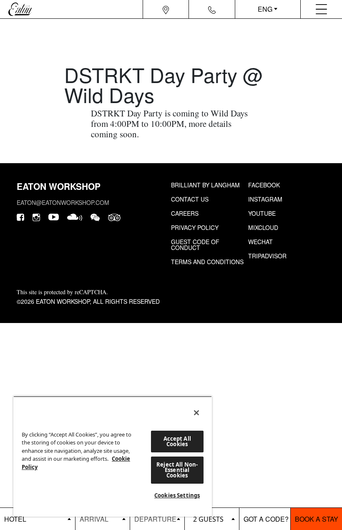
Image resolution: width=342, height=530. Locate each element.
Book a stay (316, 519)
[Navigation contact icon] (212, 9)
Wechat (260, 241)
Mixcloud (263, 227)
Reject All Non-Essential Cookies (177, 470)
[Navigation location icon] (166, 9)
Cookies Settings (177, 495)
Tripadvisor (267, 256)
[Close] (196, 413)
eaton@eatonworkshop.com (63, 202)
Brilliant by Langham (205, 185)
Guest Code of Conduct (195, 244)
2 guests (208, 519)
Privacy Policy (195, 227)
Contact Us (190, 199)
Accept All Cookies (177, 441)
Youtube (262, 213)
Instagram (265, 199)
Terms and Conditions (207, 261)
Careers (185, 213)
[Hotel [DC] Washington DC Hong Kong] (37, 518)
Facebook (264, 185)
